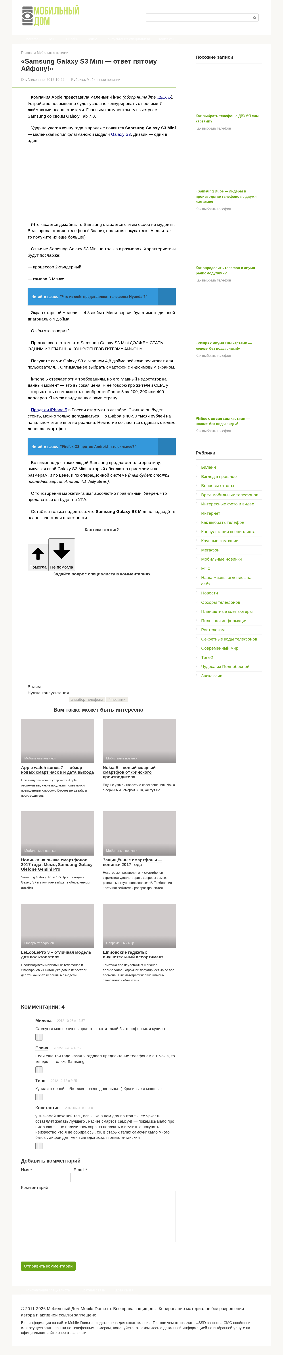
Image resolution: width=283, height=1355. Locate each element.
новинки (119, 699)
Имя (26, 1169)
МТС (53, 39)
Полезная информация (224, 620)
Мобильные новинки (103, 80)
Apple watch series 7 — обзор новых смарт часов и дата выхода (57, 770)
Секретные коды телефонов (229, 639)
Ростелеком (213, 629)
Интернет (210, 513)
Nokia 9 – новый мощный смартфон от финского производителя (129, 772)
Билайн (72, 39)
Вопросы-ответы (217, 485)
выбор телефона (88, 699)
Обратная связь (92, 1290)
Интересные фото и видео (227, 504)
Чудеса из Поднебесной (225, 666)
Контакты (166, 39)
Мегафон (32, 39)
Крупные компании (220, 540)
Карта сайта (123, 1290)
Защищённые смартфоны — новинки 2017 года (132, 862)
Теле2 (92, 39)
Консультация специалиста (128, 39)
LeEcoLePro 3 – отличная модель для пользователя (56, 954)
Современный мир (219, 648)
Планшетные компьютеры (227, 611)
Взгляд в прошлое (219, 476)
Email (80, 1169)
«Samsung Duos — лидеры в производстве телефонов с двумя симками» (226, 196)
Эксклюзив (211, 676)
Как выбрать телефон (213, 128)
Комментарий (34, 1187)
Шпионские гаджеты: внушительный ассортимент (133, 954)
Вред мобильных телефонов (229, 495)
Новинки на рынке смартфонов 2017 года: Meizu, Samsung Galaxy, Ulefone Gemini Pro (57, 865)
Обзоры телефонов (220, 602)
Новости (209, 593)
